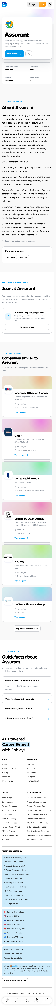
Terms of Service (27, 993)
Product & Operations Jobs (15, 866)
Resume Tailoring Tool (36, 806)
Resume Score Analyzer (36, 802)
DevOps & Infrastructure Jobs (16, 899)
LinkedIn (30, 764)
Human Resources (9, 823)
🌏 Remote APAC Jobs (13, 937)
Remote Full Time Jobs (13, 949)
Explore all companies (27, 628)
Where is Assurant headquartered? (22, 680)
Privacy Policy (12, 993)
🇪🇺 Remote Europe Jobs (14, 920)
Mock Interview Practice (37, 814)
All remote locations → (13, 941)
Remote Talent (33, 781)
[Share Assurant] (28, 53)
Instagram (31, 777)
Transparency (7, 781)
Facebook (23, 257)
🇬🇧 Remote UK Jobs (12, 924)
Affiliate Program (9, 831)
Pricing (5, 772)
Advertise (6, 777)
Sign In (34, 4)
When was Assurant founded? (19, 699)
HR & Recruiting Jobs (13, 891)
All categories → (11, 903)
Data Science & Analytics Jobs (16, 874)
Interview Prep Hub (10, 810)
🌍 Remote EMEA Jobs (13, 933)
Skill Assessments (34, 839)
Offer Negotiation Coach (37, 827)
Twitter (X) (31, 772)
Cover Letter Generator (36, 818)
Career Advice (7, 802)
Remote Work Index (10, 835)
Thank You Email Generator (38, 823)
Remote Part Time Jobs (13, 954)
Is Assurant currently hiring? (19, 718)
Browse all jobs (27, 327)
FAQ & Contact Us (9, 768)
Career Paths (7, 814)
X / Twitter (11, 257)
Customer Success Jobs (13, 878)
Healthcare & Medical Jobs (15, 887)
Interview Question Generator (39, 835)
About (4, 764)
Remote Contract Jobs (13, 958)
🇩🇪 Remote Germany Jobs (14, 929)
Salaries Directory (9, 818)
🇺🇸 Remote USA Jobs (12, 916)
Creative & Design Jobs (13, 862)
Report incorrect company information (20, 241)
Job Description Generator (38, 831)
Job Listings (7, 798)
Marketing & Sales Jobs (13, 883)
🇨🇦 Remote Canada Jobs (14, 912)
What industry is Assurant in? (19, 708)
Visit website (12, 53)
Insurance (9, 80)
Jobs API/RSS (41, 993)
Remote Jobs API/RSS (11, 827)
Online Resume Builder (36, 798)
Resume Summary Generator (39, 810)
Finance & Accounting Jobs (15, 857)
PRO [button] (43, 4)
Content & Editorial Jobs (14, 895)
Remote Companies (10, 806)
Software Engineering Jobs (15, 870)
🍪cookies (14, 966)
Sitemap (5, 839)
